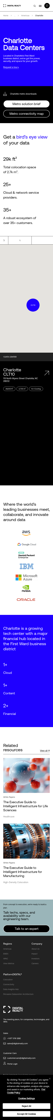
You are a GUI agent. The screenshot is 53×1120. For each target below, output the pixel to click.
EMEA (5, 954)
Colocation (8, 979)
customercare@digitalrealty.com (21, 1058)
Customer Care (10, 1053)
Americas (7, 949)
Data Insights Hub (11, 989)
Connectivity (8, 984)
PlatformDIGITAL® (12, 974)
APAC (5, 959)
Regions (7, 943)
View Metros (8, 963)
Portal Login (12, 1064)
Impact (35, 954)
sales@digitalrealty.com (17, 1043)
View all (43, 750)
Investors (35, 959)
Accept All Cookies (26, 1114)
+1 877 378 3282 (14, 1038)
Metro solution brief (26, 104)
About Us (35, 949)
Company (37, 943)
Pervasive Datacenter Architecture (18, 994)
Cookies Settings (26, 1098)
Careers (35, 963)
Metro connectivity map (27, 113)
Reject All (26, 1106)
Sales (5, 1033)
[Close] (50, 1079)
